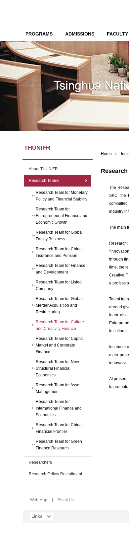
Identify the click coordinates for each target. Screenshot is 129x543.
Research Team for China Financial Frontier (59, 428)
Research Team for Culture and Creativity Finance (60, 325)
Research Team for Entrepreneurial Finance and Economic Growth (61, 216)
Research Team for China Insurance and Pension (59, 252)
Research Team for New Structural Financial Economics (57, 368)
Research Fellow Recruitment (55, 474)
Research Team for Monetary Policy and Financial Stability (62, 195)
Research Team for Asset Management (58, 388)
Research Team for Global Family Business (59, 235)
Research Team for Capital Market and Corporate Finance (60, 345)
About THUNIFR (43, 169)
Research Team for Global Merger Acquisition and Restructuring (59, 305)
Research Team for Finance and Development (60, 268)
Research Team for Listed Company (59, 285)
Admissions (79, 34)
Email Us (66, 500)
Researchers (40, 462)
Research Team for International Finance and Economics (59, 408)
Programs (39, 34)
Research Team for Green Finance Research (59, 444)
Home (106, 153)
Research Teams (44, 180)
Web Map (38, 500)
